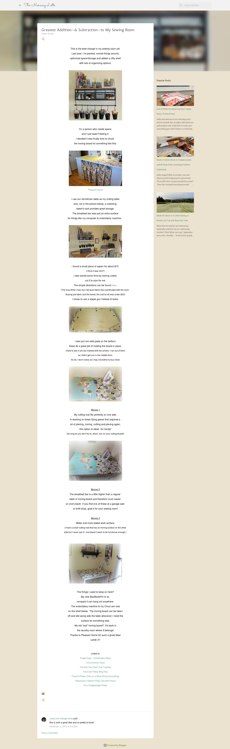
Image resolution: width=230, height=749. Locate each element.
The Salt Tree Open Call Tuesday (95, 667)
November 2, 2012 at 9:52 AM (64, 726)
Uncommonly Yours (95, 662)
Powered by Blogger (116, 745)
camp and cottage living (61, 718)
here (114, 285)
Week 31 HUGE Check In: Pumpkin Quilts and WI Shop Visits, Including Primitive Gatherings (174, 165)
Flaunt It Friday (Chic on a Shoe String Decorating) (95, 676)
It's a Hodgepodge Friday (95, 685)
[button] (43, 39)
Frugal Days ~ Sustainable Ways (95, 658)
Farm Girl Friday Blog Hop (95, 671)
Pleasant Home (95, 189)
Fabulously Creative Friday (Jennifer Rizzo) (95, 680)
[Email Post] (43, 695)
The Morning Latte (39, 5)
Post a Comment (50, 733)
